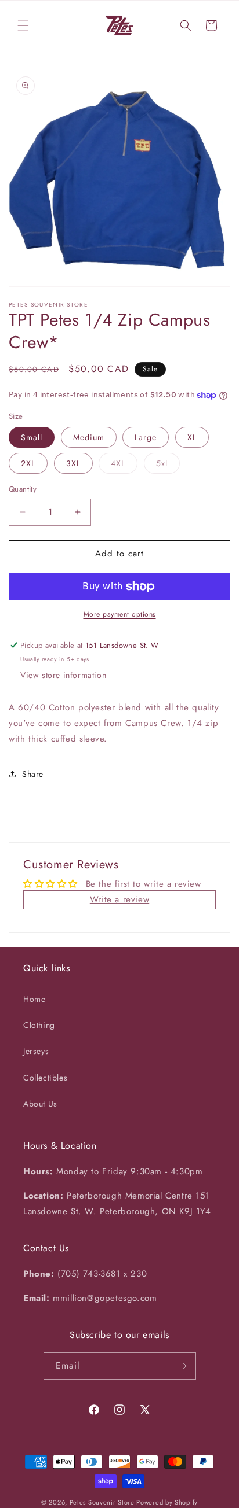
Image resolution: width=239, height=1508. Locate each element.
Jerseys (36, 1051)
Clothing (39, 1025)
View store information (63, 675)
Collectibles (45, 1077)
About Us (40, 1103)
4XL (124, 465)
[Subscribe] (182, 1366)
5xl (168, 465)
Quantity (23, 489)
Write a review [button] (119, 899)
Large (146, 437)
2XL (28, 463)
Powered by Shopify (167, 1502)
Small (31, 437)
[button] (23, 25)
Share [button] (33, 774)
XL (192, 437)
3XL (73, 463)
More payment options (120, 614)
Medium (88, 437)
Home (34, 999)
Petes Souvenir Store (102, 1502)
